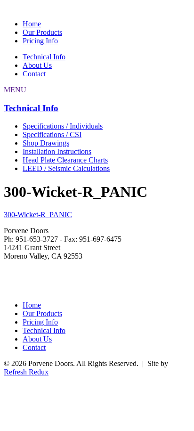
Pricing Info (40, 41)
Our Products (42, 32)
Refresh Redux (26, 372)
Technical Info (44, 57)
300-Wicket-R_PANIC (38, 215)
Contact (34, 74)
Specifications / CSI (52, 134)
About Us (37, 65)
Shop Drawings (46, 143)
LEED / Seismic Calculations (66, 168)
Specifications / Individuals (63, 126)
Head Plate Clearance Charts (65, 160)
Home (32, 24)
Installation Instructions (57, 151)
